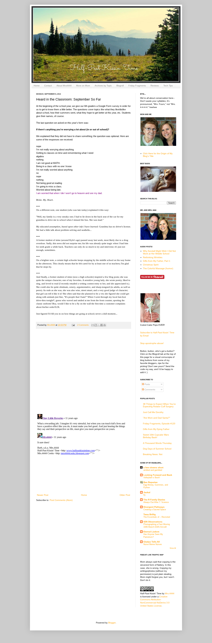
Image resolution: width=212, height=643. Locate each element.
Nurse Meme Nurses (152, 544)
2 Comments (83, 325)
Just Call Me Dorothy (153, 412)
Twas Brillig (149, 514)
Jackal (146, 492)
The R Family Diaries (154, 499)
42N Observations (152, 521)
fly (144, 495)
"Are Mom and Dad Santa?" (156, 418)
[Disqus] (83, 371)
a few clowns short (153, 467)
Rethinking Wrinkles (152, 257)
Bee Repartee (150, 482)
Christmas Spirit (150, 264)
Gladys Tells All (151, 541)
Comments (149, 389)
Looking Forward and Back (157, 475)
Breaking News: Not (152, 454)
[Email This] (92, 325)
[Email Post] (73, 325)
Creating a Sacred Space (154, 509)
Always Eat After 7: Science (156, 502)
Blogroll (120, 85)
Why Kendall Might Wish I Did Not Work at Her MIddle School (159, 252)
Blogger (112, 622)
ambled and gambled (152, 470)
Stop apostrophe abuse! (152, 343)
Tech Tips (168, 85)
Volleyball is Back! (151, 477)
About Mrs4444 (64, 85)
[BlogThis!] (95, 325)
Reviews (155, 85)
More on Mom (83, 85)
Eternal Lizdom (151, 531)
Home (37, 85)
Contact (48, 85)
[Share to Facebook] (101, 325)
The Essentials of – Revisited (156, 517)
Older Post (125, 495)
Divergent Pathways (154, 507)
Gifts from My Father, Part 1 (156, 261)
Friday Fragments (137, 85)
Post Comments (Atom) (61, 500)
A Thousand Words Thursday (157, 443)
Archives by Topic (103, 85)
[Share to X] (98, 325)
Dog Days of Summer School (157, 448)
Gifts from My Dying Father (156, 429)
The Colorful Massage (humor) (158, 268)
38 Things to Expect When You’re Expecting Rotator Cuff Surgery (159, 405)
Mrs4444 (51, 325)
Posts (147, 384)
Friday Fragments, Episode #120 (159, 423)
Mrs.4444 (169, 593)
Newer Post (42, 495)
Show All (173, 548)
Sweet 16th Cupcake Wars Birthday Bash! (156, 436)
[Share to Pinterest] (104, 325)
